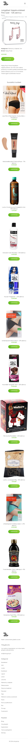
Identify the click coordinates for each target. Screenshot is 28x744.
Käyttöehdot (4, 727)
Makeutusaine (5, 685)
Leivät (2, 676)
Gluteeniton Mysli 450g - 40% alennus (14, 615)
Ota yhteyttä (4, 724)
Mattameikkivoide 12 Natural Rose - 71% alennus (14, 162)
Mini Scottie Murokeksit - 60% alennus (14, 436)
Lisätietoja (7, 59)
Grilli (2, 665)
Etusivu (3, 15)
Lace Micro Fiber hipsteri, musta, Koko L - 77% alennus (14, 116)
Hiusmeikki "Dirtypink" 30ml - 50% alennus (14, 384)
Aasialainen (4, 662)
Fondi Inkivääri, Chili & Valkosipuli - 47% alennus (14, 570)
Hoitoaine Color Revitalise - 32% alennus (14, 253)
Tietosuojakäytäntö (6, 730)
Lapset (3, 674)
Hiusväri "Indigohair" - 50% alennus (14, 296)
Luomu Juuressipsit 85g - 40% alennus (14, 480)
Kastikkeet (4, 671)
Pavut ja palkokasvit (6, 702)
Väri (21, 48)
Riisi (2, 705)
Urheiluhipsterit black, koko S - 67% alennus (14, 340)
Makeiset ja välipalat (13, 48)
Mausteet (3, 691)
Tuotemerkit (4, 711)
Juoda (3, 668)
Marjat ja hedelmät (6, 688)
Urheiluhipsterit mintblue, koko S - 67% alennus (14, 524)
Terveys (3, 708)
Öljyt (2, 694)
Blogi (2, 721)
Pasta (2, 699)
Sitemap (3, 733)
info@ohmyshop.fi (6, 653)
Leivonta (3, 679)
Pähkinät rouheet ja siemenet (9, 697)
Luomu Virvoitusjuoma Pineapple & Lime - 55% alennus (14, 208)
